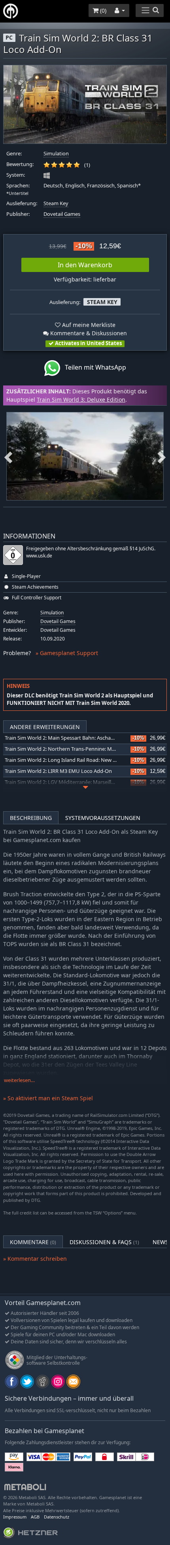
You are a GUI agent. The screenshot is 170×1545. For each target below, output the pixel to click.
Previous (8, 456)
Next (162, 456)
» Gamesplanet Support (67, 653)
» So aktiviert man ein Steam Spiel (48, 1098)
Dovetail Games (61, 214)
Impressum (14, 1517)
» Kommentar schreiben (35, 1258)
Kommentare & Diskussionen (88, 333)
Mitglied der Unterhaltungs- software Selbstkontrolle (56, 1360)
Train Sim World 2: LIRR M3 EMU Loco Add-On (58, 771)
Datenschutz (56, 1517)
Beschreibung (31, 818)
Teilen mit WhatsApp (93, 367)
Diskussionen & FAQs (104, 1242)
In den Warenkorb (85, 265)
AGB (35, 1517)
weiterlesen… (19, 1080)
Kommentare (33, 1242)
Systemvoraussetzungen (102, 818)
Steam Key (55, 203)
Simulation (56, 153)
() (102, 10)
